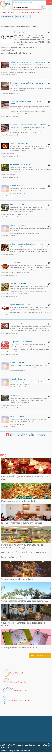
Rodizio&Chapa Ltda (20, 164)
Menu (49, 2)
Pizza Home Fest (16, 323)
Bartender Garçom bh (18, 379)
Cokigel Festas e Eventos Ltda (21, 342)
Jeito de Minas (15, 395)
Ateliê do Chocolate (17, 416)
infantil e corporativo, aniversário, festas (27, 62)
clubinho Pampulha (17, 204)
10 (33, 435)
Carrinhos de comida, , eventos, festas (26, 83)
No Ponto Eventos (16, 185)
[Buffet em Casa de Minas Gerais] (29, 16)
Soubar (15, 262)
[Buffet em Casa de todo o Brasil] (12, 16)
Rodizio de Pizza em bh (20, 143)
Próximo (41, 435)
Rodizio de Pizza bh (17, 363)
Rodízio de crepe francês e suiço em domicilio (26, 244)
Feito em (18, 283)
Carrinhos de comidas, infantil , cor (28, 125)
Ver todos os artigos (39, 655)
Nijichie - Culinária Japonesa (20, 304)
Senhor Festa (19, 32)
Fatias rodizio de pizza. (18, 225)
